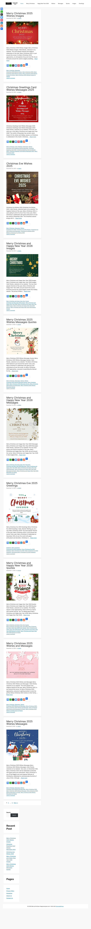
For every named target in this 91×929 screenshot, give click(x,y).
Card (16, 146)
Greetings (81, 3)
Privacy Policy (10, 891)
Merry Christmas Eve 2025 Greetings (21, 484)
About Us (9, 895)
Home (21, 3)
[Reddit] (24, 65)
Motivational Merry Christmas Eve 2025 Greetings (24, 552)
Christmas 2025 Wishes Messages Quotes (16, 382)
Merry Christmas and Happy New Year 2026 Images (19, 246)
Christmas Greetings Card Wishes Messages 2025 (21, 88)
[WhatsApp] (10, 65)
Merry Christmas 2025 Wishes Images (19, 14)
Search (14, 815)
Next (16, 803)
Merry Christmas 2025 (27, 72)
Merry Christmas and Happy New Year (15, 301)
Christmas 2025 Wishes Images (14, 72)
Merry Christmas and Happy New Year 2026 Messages (19, 400)
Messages (60, 3)
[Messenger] (16, 65)
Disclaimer (9, 893)
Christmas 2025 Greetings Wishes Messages (17, 148)
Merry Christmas (30, 3)
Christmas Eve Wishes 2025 (19, 164)
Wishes (53, 3)
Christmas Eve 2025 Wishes (24, 229)
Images (74, 3)
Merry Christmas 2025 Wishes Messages (19, 722)
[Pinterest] (18, 65)
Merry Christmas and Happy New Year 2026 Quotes (19, 565)
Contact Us (9, 898)
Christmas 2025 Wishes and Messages (15, 706)
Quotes (68, 3)
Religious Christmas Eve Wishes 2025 (15, 232)
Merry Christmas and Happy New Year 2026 (17, 626)
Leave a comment (10, 78)
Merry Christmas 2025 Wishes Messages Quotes (21, 321)
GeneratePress (60, 906)
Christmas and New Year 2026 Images (15, 302)
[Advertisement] (42, 918)
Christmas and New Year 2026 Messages (16, 466)
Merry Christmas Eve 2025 (18, 550)
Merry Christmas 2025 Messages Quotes (19, 383)
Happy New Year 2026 (43, 3)
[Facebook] (7, 65)
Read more (33, 137)
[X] (13, 65)
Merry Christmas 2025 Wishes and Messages (19, 644)
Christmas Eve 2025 (11, 229)
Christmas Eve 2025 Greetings (13, 549)
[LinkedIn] (21, 65)
